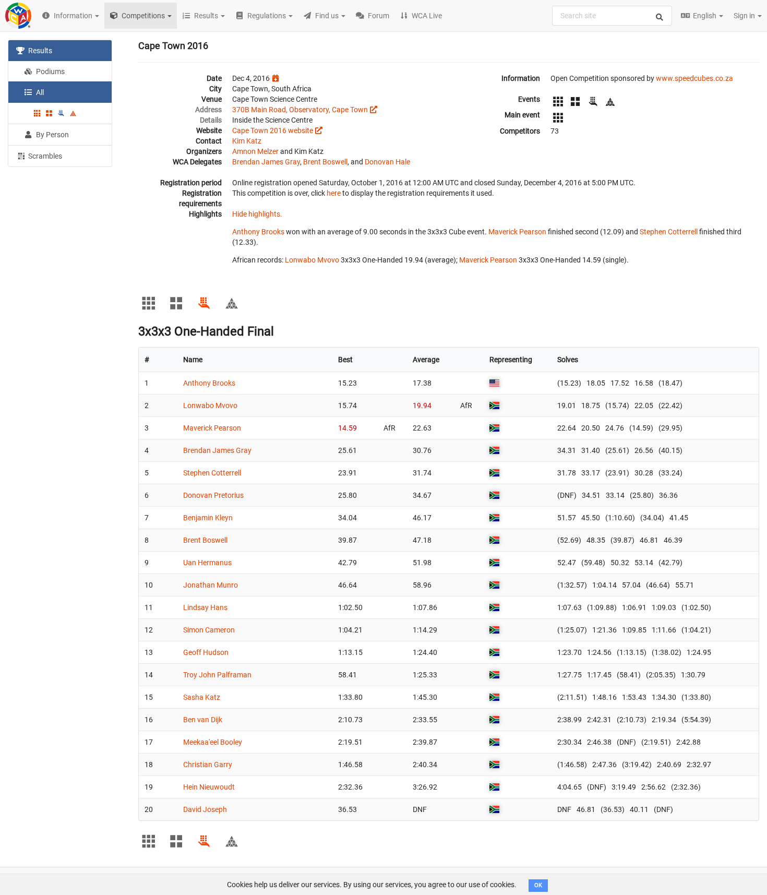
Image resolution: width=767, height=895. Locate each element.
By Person (51, 134)
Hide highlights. (257, 214)
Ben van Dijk (202, 719)
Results (39, 50)
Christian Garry (207, 764)
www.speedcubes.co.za (694, 78)
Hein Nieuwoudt (209, 787)
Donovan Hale (387, 162)
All (39, 92)
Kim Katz (246, 141)
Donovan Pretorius (213, 495)
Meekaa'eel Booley (212, 742)
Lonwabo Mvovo (312, 260)
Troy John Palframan (217, 675)
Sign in (745, 15)
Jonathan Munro (210, 585)
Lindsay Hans (205, 607)
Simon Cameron (209, 630)
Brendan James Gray (266, 162)
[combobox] (612, 16)
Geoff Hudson (206, 652)
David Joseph (205, 809)
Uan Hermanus (207, 562)
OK (538, 885)
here (334, 193)
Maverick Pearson (517, 232)
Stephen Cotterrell (669, 232)
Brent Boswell (325, 162)
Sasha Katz (201, 697)
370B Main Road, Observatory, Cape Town (300, 109)
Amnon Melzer (255, 151)
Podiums (49, 71)
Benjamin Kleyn (208, 518)
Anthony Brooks (258, 232)
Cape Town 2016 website (272, 130)
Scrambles (44, 156)
